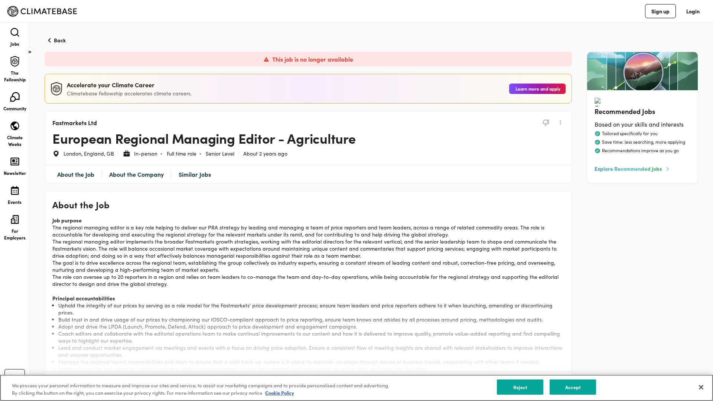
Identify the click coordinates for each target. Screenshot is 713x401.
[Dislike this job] (545, 122)
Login (693, 11)
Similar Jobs (195, 174)
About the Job (75, 174)
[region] (356, 388)
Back (60, 40)
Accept (573, 387)
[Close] (701, 387)
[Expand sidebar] (29, 52)
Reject (520, 387)
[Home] (42, 11)
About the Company (136, 174)
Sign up (660, 11)
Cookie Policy (279, 393)
